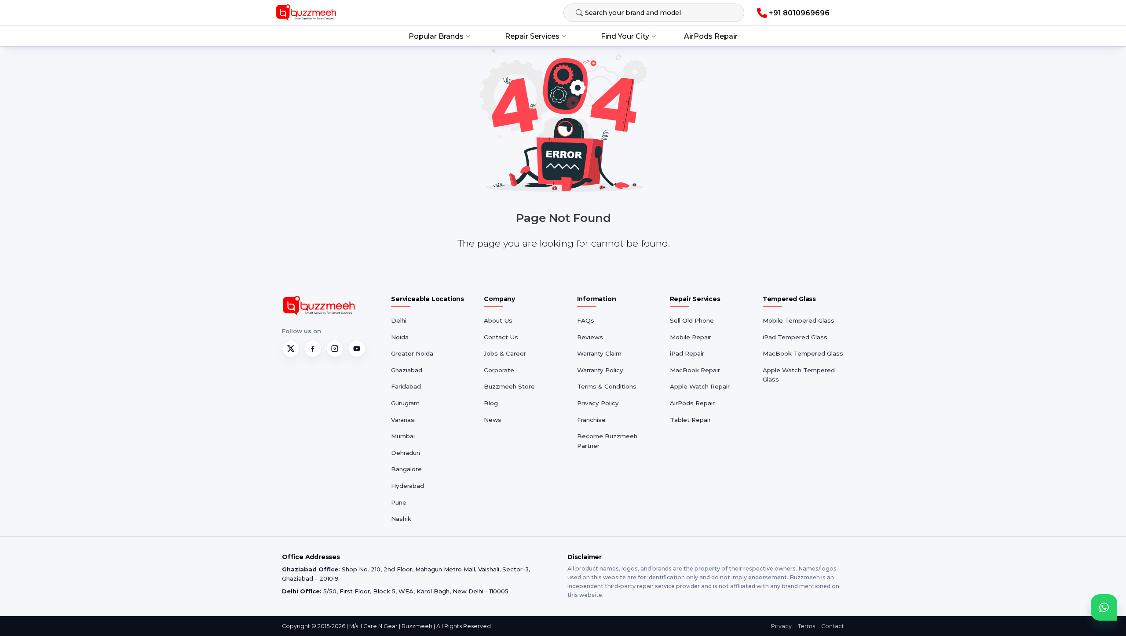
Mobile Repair (690, 337)
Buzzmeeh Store (509, 386)
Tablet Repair (690, 419)
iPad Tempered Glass (795, 337)
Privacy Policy (598, 403)
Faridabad (406, 386)
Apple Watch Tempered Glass (799, 375)
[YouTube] (357, 348)
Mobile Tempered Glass (798, 320)
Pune (398, 502)
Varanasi (403, 419)
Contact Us (501, 337)
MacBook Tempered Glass (803, 353)
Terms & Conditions (606, 386)
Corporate (499, 370)
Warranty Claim (599, 353)
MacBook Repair (695, 370)
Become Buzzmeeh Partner (607, 440)
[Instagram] (335, 348)
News (492, 419)
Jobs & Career (505, 353)
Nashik (401, 518)
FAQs (585, 320)
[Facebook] (313, 348)
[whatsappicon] (1104, 607)
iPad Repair (687, 353)
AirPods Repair (711, 36)
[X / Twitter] (291, 348)
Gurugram (405, 403)
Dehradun (405, 452)
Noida (400, 337)
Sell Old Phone (692, 320)
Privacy (781, 626)
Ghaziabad (406, 370)
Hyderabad (407, 485)
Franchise (591, 419)
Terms (806, 626)
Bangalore (406, 468)
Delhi (398, 320)
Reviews (590, 337)
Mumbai (403, 436)
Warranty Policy (600, 370)
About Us (498, 320)
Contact (832, 626)
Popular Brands (436, 36)
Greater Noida (412, 353)
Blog (491, 403)
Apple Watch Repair (700, 386)
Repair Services (532, 36)
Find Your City (625, 36)
